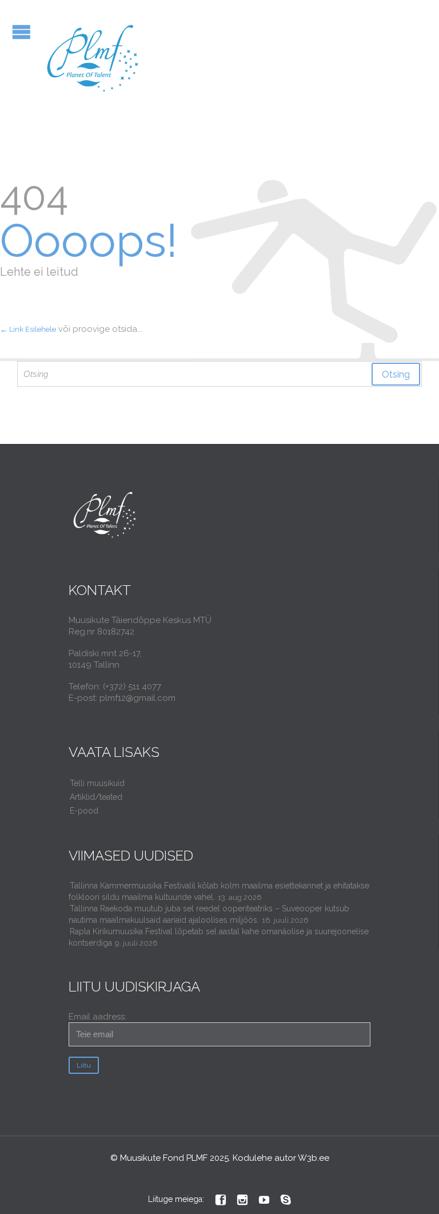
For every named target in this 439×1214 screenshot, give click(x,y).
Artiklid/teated (96, 797)
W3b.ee (313, 1158)
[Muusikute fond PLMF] (93, 59)
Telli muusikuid (97, 783)
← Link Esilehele (28, 329)
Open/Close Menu (21, 32)
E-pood (84, 810)
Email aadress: (97, 1016)
